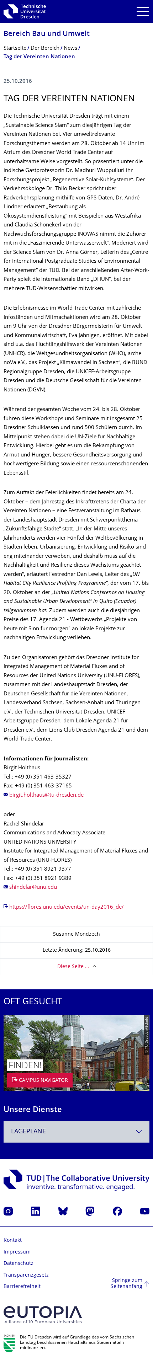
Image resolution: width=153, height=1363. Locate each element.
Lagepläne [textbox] (28, 1132)
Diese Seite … (73, 966)
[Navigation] (142, 11)
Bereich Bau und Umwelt (47, 34)
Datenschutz (18, 1263)
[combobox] (76, 1132)
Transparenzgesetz (26, 1275)
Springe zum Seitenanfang (126, 1283)
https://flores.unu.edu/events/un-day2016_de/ (66, 907)
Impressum (17, 1252)
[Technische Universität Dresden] (25, 11)
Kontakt (13, 1240)
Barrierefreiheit (22, 1286)
